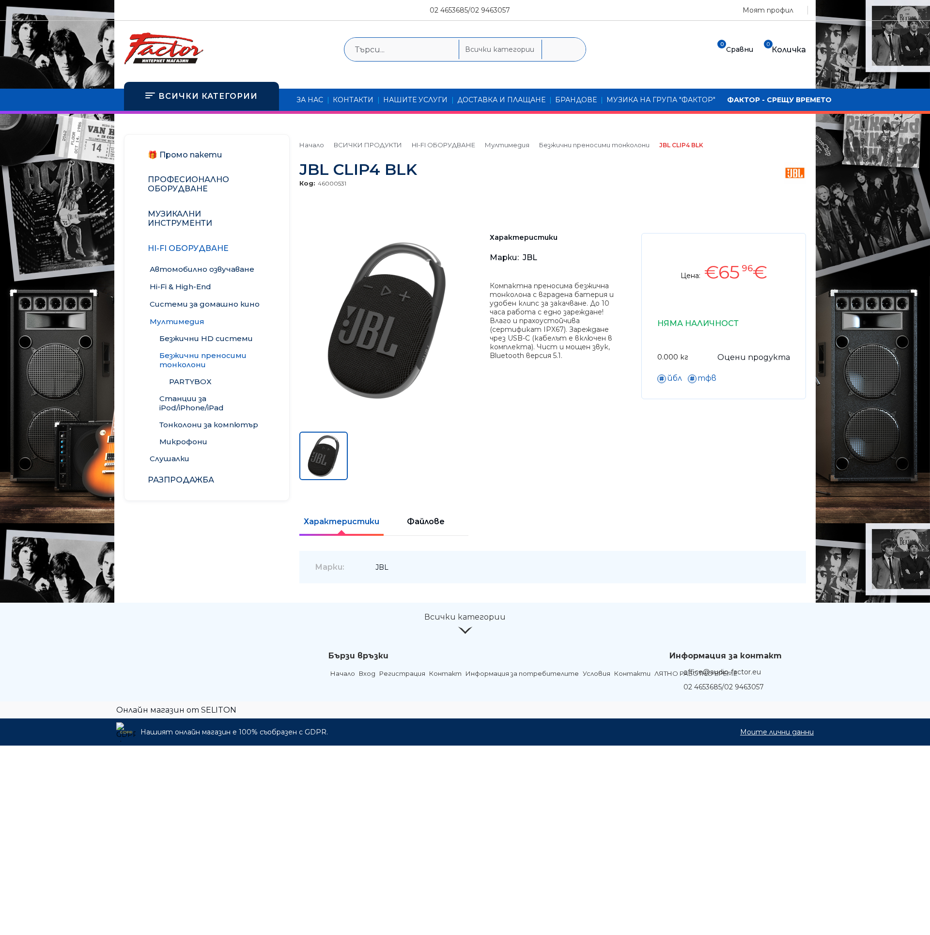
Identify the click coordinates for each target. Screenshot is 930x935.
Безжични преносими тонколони (594, 145)
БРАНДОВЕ (576, 99)
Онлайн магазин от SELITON (176, 710)
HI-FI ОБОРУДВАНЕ (443, 145)
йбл (674, 378)
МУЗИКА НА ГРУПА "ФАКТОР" (660, 99)
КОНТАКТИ (353, 99)
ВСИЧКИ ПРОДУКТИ (368, 145)
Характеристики (341, 521)
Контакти (632, 673)
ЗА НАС (309, 99)
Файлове (426, 521)
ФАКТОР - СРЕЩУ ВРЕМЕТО (779, 99)
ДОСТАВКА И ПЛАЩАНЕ (501, 99)
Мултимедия (507, 145)
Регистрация (402, 673)
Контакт (445, 673)
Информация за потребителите (522, 673)
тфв (707, 378)
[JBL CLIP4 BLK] (386, 405)
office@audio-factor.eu (722, 672)
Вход (367, 673)
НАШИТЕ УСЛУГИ (415, 99)
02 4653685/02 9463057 (470, 10)
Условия (596, 673)
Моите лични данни (777, 732)
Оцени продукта (753, 357)
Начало (311, 145)
